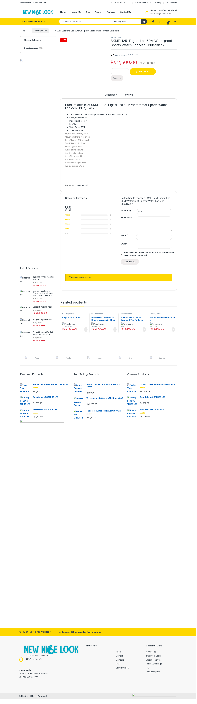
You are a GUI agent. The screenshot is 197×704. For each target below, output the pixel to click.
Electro (24, 696)
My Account (172, 2)
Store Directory (122, 668)
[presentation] (176, 360)
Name (124, 235)
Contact (119, 656)
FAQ (118, 664)
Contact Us (125, 12)
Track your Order (153, 656)
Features (111, 12)
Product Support (153, 672)
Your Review (126, 218)
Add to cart (144, 71)
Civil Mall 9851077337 (122, 2)
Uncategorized (40, 30)
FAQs (148, 668)
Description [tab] (110, 95)
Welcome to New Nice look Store (33, 2)
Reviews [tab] (128, 95)
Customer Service (153, 660)
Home (63, 12)
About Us (76, 12)
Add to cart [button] (86, 329)
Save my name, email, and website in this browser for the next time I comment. (149, 253)
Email (124, 244)
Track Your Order (144, 2)
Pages (98, 12)
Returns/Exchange (154, 664)
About (118, 652)
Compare (134, 54)
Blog (88, 12)
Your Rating (126, 210)
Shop (159, 2)
